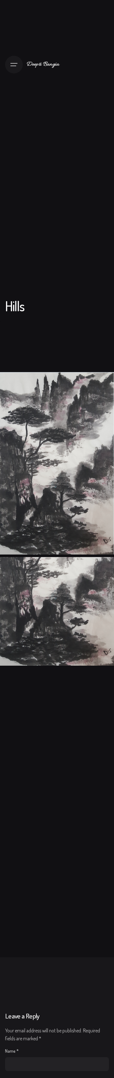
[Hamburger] (14, 64)
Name (12, 1051)
